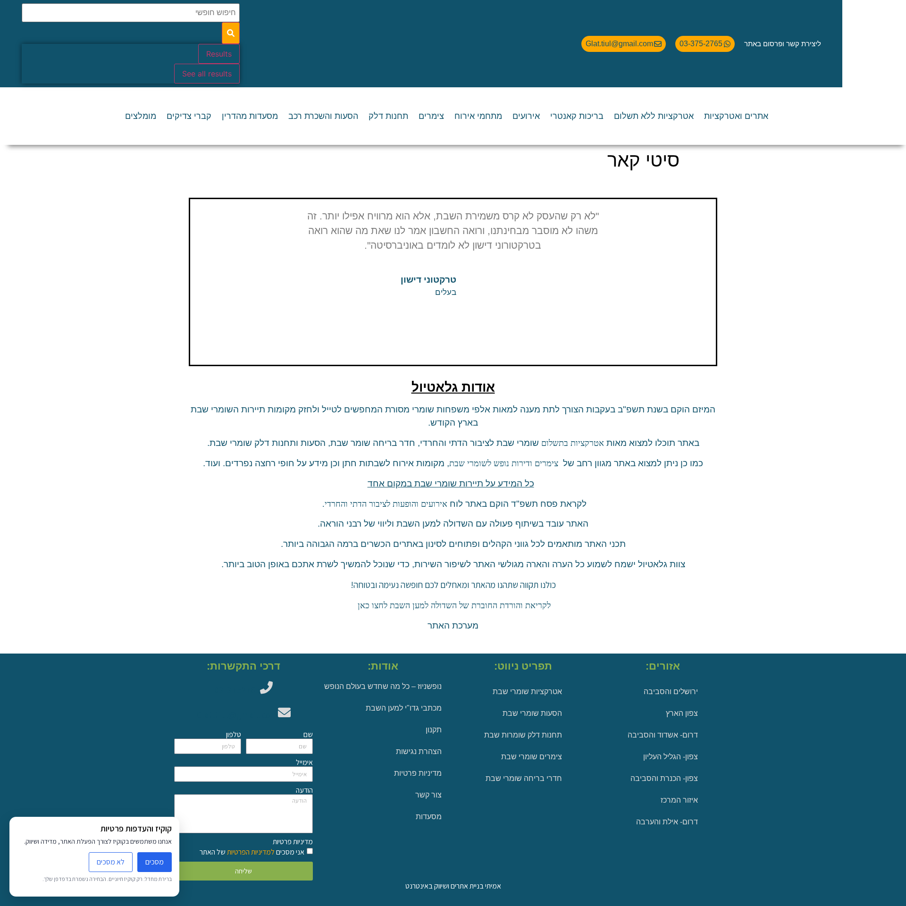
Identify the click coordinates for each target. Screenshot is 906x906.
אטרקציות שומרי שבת (527, 692)
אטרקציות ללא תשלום (654, 116)
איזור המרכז (679, 800)
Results (219, 54)
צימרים (431, 116)
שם (308, 734)
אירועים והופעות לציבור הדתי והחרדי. (383, 504)
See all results (207, 73)
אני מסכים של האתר (252, 852)
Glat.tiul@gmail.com (237, 715)
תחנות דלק (388, 116)
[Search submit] (231, 33)
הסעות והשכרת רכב (323, 116)
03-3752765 (237, 690)
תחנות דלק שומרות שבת (523, 735)
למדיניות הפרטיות (250, 852)
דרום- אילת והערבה (667, 822)
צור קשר (428, 795)
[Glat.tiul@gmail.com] (284, 712)
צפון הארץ (682, 713)
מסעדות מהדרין (250, 116)
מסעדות (429, 817)
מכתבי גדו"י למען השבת (404, 708)
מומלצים (140, 116)
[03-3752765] (266, 687)
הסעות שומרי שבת (532, 713)
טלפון (233, 734)
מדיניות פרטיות (418, 773)
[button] (198, 272)
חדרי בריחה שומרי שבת (524, 778)
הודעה (304, 790)
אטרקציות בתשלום (572, 443)
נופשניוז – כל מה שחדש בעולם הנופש (383, 686)
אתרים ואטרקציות (736, 116)
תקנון (434, 730)
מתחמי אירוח (478, 116)
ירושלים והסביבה (671, 692)
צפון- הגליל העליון (670, 757)
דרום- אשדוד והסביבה (663, 735)
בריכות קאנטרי (577, 116)
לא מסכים (111, 862)
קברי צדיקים (189, 116)
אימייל (304, 762)
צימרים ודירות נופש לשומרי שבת (503, 463)
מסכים (154, 862)
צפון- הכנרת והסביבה (664, 778)
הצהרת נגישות (419, 751)
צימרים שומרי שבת (531, 757)
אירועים (526, 116)
